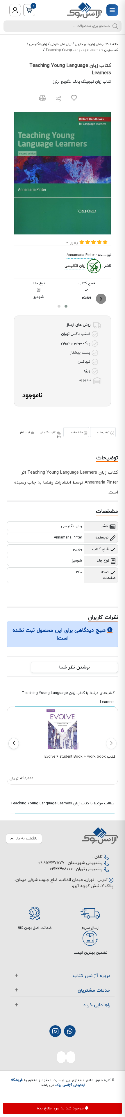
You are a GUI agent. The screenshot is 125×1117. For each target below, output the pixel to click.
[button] (66, 306)
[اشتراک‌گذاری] (58, 99)
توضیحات (103, 432)
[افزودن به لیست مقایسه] (42, 99)
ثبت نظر (25, 432)
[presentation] (101, 299)
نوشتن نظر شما (74, 667)
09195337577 (51, 863)
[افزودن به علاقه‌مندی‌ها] (74, 99)
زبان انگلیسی (38, 44)
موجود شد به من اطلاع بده (61, 1108)
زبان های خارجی (61, 44)
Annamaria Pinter (81, 255)
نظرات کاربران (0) (50, 434)
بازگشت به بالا (27, 838)
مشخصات (77, 432)
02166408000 (61, 869)
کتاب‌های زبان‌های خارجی (92, 44)
